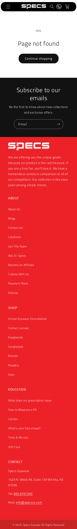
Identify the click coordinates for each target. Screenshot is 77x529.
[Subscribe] (58, 124)
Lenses (13, 419)
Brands (13, 356)
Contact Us (15, 227)
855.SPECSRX (23, 493)
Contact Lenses (18, 328)
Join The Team (17, 246)
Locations (14, 237)
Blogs (12, 218)
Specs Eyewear (32, 525)
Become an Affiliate (21, 265)
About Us (14, 209)
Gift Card (14, 447)
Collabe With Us (18, 274)
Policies (13, 293)
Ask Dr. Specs (17, 255)
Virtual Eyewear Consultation (27, 319)
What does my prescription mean (30, 400)
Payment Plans (18, 283)
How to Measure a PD (22, 409)
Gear (11, 374)
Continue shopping (38, 58)
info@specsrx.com (29, 502)
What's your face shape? (24, 428)
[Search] (51, 6)
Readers (13, 365)
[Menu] (8, 6)
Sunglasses (15, 346)
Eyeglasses (15, 337)
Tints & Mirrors (18, 437)
